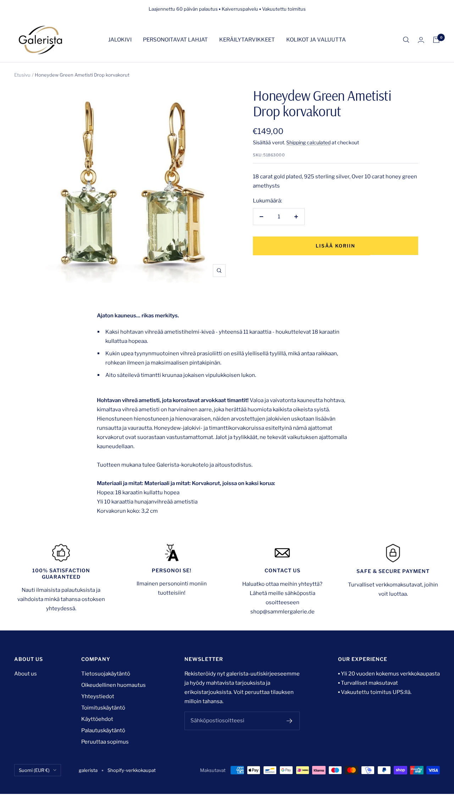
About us (25, 674)
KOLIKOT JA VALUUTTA (316, 40)
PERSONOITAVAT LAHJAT (175, 40)
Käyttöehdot (97, 719)
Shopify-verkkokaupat (131, 770)
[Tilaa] (290, 720)
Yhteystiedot (97, 696)
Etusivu (22, 75)
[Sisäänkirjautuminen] (421, 40)
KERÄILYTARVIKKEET (247, 40)
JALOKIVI (120, 40)
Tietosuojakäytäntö (105, 674)
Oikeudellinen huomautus (113, 685)
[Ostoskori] (436, 40)
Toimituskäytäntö (103, 708)
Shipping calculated (308, 142)
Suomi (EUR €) (34, 770)
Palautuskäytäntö (103, 730)
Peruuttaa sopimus (105, 742)
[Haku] (406, 40)
